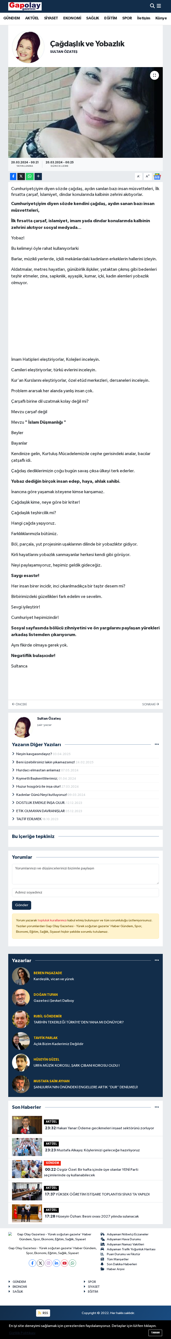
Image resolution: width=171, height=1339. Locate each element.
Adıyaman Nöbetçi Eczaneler (128, 1234)
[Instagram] (48, 1263)
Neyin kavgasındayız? (34, 754)
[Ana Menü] (159, 6)
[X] (40, 1263)
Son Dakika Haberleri (122, 1264)
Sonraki (149, 704)
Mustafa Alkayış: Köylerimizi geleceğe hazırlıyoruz (92, 1150)
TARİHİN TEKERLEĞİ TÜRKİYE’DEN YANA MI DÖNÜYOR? (79, 1022)
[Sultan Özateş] (28, 47)
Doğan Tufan (46, 994)
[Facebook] (32, 1263)
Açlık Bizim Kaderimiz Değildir (58, 1044)
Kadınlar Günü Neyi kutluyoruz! (42, 795)
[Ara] (152, 6)
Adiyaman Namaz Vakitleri (125, 1244)
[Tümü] (157, 960)
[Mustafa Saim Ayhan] (21, 1084)
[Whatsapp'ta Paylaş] (30, 176)
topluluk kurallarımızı (52, 920)
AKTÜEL (32, 18)
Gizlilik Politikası (22, 1333)
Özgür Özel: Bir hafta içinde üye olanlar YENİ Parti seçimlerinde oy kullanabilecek (91, 1172)
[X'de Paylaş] (21, 176)
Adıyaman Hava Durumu (124, 1239)
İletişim (143, 18)
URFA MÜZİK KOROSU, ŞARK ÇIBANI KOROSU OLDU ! (77, 1066)
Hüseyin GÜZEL (46, 1059)
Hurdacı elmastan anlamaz (38, 770)
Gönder (21, 905)
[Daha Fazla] (38, 176)
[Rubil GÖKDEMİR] (21, 1019)
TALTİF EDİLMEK (29, 819)
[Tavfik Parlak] (21, 1041)
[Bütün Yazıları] (157, 744)
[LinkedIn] (56, 1263)
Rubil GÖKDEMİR (48, 1016)
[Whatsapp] (72, 1263)
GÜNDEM (11, 18)
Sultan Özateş (63, 51)
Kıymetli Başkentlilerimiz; (37, 778)
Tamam (155, 1332)
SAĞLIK (92, 18)
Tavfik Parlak (45, 1038)
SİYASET (51, 18)
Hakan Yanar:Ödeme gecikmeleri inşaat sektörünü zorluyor (99, 1128)
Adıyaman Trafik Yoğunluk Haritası (131, 1249)
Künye (161, 18)
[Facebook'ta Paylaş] (13, 176)
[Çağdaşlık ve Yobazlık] (85, 112)
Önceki (21, 704)
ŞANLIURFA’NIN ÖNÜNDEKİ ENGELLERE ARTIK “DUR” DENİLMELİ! (86, 1087)
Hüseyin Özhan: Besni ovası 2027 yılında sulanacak (92, 1216)
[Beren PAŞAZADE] (21, 976)
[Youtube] (64, 1263)
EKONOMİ (72, 18)
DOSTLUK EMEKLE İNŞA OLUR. (41, 803)
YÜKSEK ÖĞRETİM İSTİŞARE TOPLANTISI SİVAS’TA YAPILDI (97, 1194)
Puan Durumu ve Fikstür (123, 1254)
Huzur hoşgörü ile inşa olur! (38, 787)
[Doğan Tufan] (21, 998)
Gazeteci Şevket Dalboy (54, 1001)
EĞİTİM (110, 18)
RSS (45, 1313)
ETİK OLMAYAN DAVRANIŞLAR (40, 811)
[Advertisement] (85, 321)
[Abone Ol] (157, 176)
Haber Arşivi (115, 1269)
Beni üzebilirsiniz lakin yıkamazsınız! (45, 762)
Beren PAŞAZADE (48, 973)
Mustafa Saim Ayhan (51, 1081)
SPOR (127, 18)
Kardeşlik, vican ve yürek (54, 979)
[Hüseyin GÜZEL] (21, 1062)
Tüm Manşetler (118, 1259)
